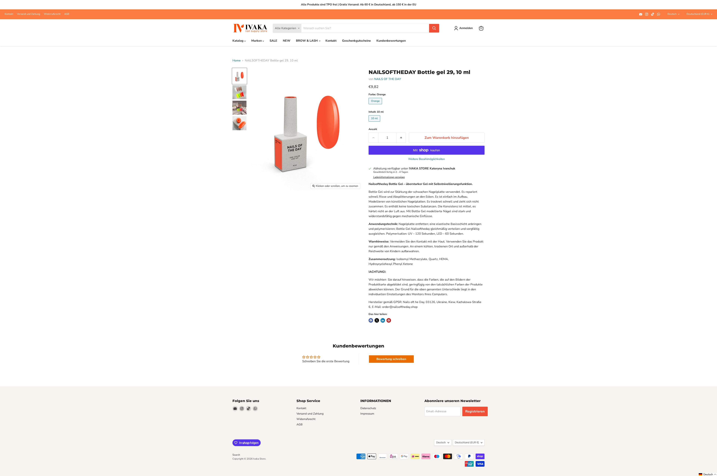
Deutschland (698, 14)
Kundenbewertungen (391, 41)
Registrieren (475, 411)
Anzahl (373, 129)
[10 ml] (375, 122)
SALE (273, 41)
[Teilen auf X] (377, 320)
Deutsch (672, 14)
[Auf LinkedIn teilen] (383, 320)
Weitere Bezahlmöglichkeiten (426, 159)
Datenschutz (368, 408)
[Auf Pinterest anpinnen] (389, 320)
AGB (66, 14)
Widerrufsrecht (52, 14)
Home (236, 60)
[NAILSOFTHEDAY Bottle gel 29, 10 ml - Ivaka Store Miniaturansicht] (239, 76)
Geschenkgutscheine (356, 41)
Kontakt (9, 14)
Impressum (367, 413)
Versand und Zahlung (28, 14)
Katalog (238, 41)
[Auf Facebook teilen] (371, 320)
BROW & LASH (307, 41)
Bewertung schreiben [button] (391, 359)
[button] (707, 474)
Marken (257, 41)
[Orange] (376, 105)
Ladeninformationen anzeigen (389, 177)
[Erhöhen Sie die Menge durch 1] (401, 138)
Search (236, 455)
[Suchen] (434, 28)
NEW (286, 41)
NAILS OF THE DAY (387, 79)
